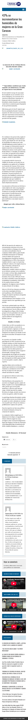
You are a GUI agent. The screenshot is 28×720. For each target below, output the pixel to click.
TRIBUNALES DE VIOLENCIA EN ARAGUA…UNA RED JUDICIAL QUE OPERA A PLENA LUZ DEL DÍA (13, 672)
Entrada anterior (15, 453)
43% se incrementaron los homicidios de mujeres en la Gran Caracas (13, 37)
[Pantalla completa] (24, 610)
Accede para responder (15, 515)
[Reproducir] (4, 610)
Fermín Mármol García (8, 43)
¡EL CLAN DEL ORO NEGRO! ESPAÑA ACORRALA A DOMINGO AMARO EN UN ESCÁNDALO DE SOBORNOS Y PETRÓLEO (13, 656)
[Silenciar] (21, 610)
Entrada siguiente (12, 455)
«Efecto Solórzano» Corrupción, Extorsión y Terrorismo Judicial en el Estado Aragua (12, 695)
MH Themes (22, 718)
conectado (19, 565)
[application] (14, 605)
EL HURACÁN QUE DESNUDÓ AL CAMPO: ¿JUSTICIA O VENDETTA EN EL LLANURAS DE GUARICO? (14, 644)
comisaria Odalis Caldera (8, 41)
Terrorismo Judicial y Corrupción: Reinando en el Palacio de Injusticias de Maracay (13, 701)
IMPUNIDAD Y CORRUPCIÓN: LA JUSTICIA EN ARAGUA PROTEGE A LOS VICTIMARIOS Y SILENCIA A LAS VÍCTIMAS (14, 688)
